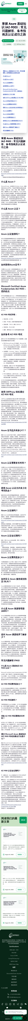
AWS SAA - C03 (14, 950)
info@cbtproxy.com (15, 997)
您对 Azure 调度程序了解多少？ (11, 127)
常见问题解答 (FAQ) (8, 130)
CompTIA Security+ (14, 958)
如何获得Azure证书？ (8, 86)
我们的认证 (14, 970)
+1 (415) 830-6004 (15, 994)
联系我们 (20, 3)
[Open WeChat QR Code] (25, 1004)
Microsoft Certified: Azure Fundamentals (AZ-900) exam (14, 521)
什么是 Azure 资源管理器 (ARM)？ (12, 124)
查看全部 (23, 820)
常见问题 (14, 976)
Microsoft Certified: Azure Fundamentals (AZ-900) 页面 (14, 174)
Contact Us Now (22, 10)
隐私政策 (14, 979)
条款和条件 (14, 982)
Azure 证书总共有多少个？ (10, 101)
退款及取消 (14, 985)
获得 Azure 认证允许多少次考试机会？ (13, 107)
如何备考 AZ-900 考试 (9, 94)
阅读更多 (20, 854)
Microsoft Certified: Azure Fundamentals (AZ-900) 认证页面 (14, 423)
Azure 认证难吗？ (7, 110)
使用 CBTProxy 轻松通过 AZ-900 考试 (13, 97)
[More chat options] (25, 1018)
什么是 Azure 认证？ (8, 79)
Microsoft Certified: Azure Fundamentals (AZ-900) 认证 (14, 455)
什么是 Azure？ (7, 76)
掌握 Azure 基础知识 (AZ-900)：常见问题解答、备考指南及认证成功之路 (14, 72)
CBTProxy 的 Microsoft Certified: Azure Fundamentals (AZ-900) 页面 (11, 805)
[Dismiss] (25, 1011)
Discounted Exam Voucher (14, 973)
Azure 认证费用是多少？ (9, 117)
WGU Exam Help (14, 964)
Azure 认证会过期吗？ (9, 114)
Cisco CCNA (14, 955)
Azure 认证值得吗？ (8, 82)
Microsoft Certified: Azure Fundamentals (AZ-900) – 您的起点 (12, 90)
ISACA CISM (14, 961)
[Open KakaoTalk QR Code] (7, 1008)
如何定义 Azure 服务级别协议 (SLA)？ (13, 120)
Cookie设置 (4, 988)
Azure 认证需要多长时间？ (10, 104)
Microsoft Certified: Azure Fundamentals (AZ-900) (14, 258)
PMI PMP (14, 952)
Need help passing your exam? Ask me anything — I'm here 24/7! (15, 1012)
